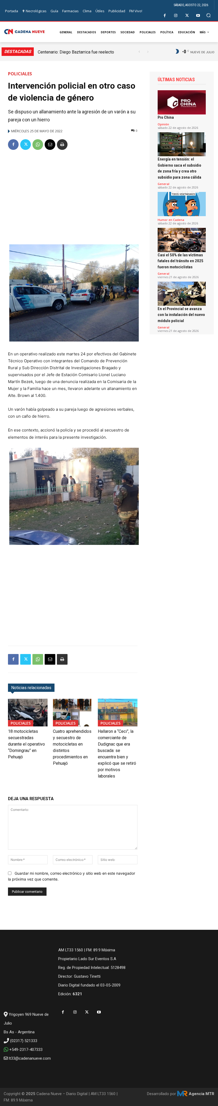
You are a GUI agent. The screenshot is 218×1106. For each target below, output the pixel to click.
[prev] (139, 51)
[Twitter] (187, 15)
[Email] (50, 144)
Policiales (20, 74)
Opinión (163, 124)
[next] (147, 51)
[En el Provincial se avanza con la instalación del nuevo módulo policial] (182, 294)
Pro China (166, 117)
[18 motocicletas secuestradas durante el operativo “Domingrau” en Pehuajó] (28, 712)
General (163, 183)
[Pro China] (182, 102)
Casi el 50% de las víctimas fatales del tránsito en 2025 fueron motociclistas (180, 261)
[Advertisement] (72, 195)
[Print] (62, 144)
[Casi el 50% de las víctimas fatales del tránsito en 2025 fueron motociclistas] (182, 240)
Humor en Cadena (171, 219)
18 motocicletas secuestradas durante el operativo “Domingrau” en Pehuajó (26, 744)
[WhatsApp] (37, 144)
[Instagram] (176, 15)
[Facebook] (164, 15)
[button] (208, 15)
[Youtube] (198, 15)
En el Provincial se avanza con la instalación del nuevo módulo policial (181, 314)
